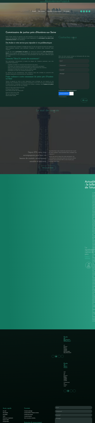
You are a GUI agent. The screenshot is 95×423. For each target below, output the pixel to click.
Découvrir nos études (47, 167)
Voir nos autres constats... (30, 418)
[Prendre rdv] (59, 356)
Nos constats (41, 11)
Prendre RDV (6, 421)
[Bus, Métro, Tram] (62, 356)
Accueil (34, 11)
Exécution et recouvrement (54, 11)
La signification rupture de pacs (90, 251)
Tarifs (4, 416)
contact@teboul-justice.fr (66, 1)
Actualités (5, 414)
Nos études (66, 11)
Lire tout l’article (88, 265)
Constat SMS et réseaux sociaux (31, 412)
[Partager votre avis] (56, 356)
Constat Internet (28, 416)
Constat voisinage (28, 410)
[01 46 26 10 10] (53, 356)
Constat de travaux (28, 414)
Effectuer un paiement (8, 418)
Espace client (6, 419)
